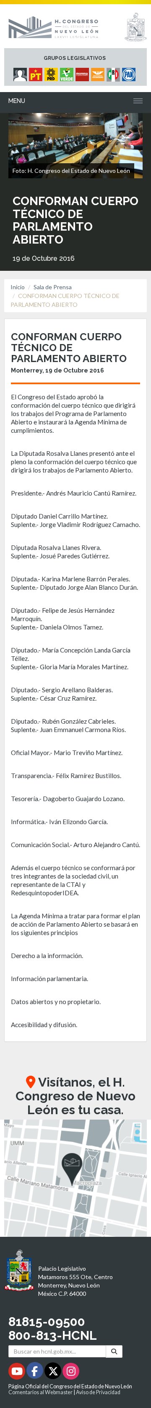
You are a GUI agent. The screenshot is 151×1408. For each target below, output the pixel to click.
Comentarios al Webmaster (40, 1392)
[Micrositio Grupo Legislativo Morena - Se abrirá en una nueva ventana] (83, 72)
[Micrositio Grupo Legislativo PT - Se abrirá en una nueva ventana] (36, 72)
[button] (75, 1178)
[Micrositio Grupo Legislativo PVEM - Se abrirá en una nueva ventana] (68, 72)
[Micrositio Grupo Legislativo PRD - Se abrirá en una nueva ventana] (52, 72)
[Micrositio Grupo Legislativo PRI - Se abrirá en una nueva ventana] (114, 72)
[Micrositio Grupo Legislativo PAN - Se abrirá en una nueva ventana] (130, 72)
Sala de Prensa (53, 286)
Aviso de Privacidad (98, 1392)
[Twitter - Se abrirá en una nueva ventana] (53, 1372)
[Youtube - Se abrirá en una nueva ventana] (17, 1372)
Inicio (17, 286)
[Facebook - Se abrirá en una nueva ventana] (35, 1372)
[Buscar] (114, 1351)
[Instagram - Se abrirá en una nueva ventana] (70, 1372)
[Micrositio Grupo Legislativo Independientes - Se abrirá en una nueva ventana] (21, 72)
